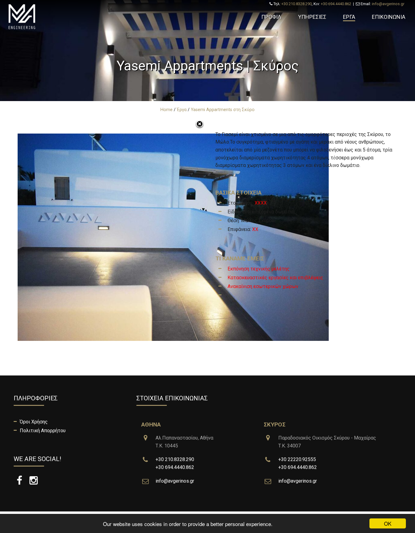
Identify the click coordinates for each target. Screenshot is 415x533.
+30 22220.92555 (297, 459)
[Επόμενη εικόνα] (337, 227)
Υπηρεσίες (312, 17)
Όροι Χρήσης (34, 422)
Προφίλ (271, 17)
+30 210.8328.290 (296, 4)
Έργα (349, 17)
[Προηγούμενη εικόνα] (78, 227)
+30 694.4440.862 (336, 4)
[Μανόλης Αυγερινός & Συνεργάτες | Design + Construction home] (51, 17)
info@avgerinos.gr (388, 4)
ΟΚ (387, 523)
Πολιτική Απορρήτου (43, 430)
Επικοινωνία (388, 17)
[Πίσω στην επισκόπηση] (199, 124)
